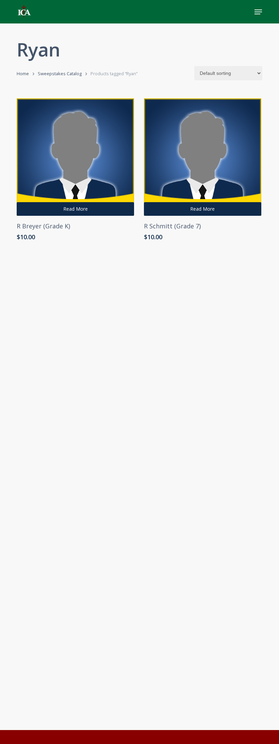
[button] (258, 12)
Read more (75, 209)
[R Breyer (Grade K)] (75, 157)
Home (23, 73)
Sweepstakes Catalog (60, 73)
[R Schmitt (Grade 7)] (202, 157)
